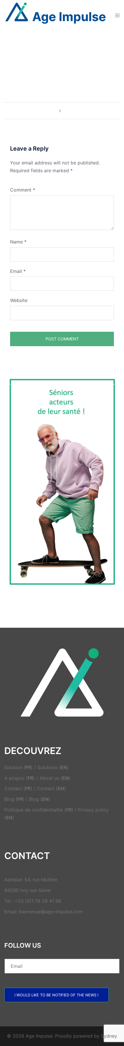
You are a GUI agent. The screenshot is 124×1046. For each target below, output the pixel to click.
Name (18, 242)
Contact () (18, 788)
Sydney (109, 1036)
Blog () (14, 799)
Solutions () (53, 767)
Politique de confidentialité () (38, 810)
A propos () (19, 778)
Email (18, 271)
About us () (55, 778)
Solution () (18, 767)
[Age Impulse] (55, 15)
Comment (22, 190)
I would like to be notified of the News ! (56, 995)
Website (18, 300)
